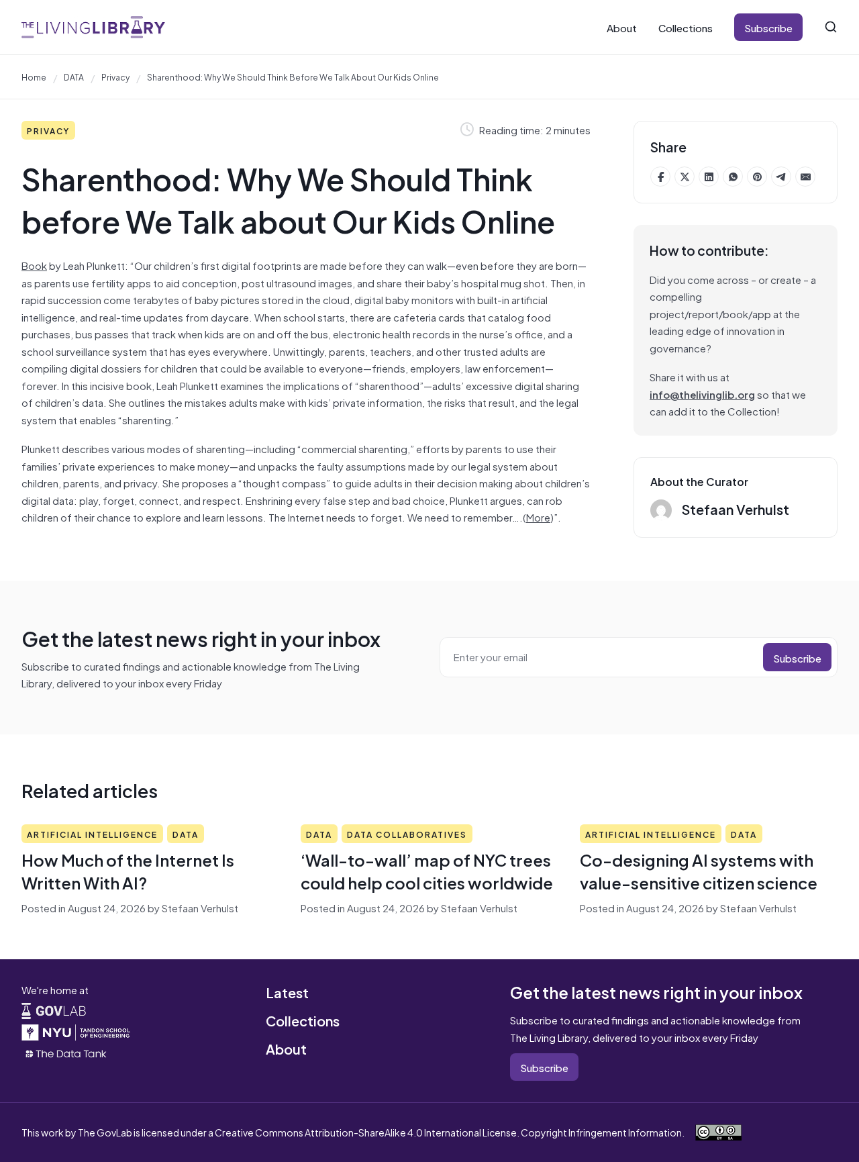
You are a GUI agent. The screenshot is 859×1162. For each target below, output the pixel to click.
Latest (287, 992)
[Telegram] (781, 176)
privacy (115, 76)
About (622, 27)
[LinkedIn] (709, 176)
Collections (685, 27)
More (538, 516)
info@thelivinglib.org (702, 393)
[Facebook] (660, 176)
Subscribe (768, 27)
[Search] (831, 27)
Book (34, 264)
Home (33, 76)
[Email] (805, 176)
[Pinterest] (757, 176)
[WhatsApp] (733, 176)
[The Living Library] (93, 27)
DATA (74, 76)
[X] (684, 176)
